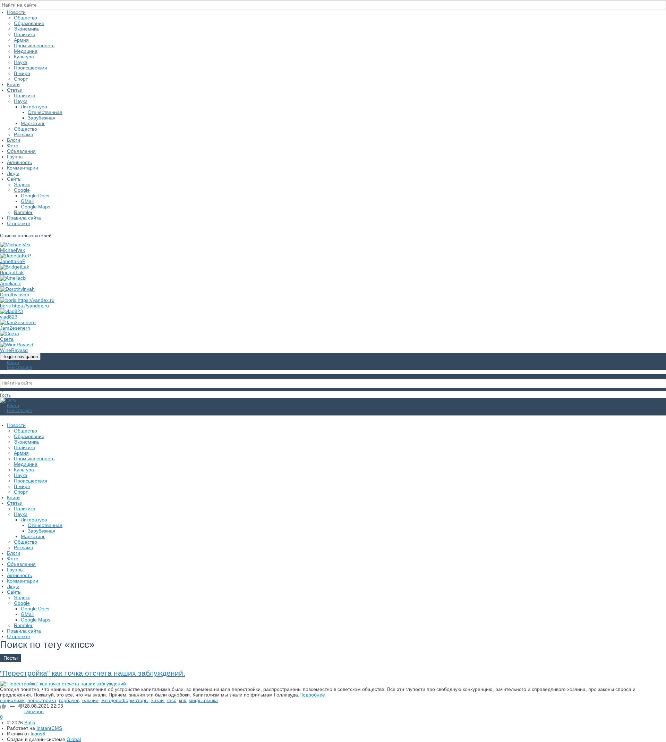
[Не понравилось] (21, 706)
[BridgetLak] (14, 267)
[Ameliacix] (13, 278)
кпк (182, 700)
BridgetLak (12, 272)
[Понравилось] (3, 706)
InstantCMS (49, 728)
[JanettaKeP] (15, 255)
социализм (12, 700)
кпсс (171, 700)
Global (74, 739)
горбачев (69, 700)
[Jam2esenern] (18, 322)
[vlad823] (11, 311)
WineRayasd (14, 350)
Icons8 (38, 733)
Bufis (29, 722)
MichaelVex (12, 250)
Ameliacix (10, 283)
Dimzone (34, 711)
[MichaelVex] (15, 244)
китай (157, 700)
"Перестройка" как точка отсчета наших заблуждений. (92, 673)
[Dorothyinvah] (17, 289)
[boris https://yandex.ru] (27, 300)
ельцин (90, 700)
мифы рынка (203, 700)
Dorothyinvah (14, 294)
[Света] (9, 333)
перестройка (41, 700)
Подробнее (312, 695)
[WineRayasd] (16, 344)
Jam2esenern (15, 328)
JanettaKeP (12, 261)
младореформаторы (124, 700)
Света (7, 339)
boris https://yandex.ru (24, 305)
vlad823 (8, 317)
